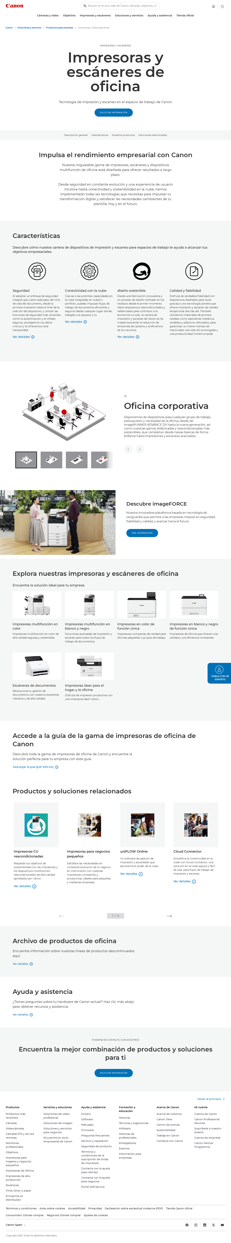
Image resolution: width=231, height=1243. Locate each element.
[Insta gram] (195, 1225)
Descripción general (76, 135)
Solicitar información (113, 112)
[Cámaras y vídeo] (60, 15)
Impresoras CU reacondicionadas (28, 854)
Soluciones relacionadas (152, 135)
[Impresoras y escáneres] (112, 15)
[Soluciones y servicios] (144, 15)
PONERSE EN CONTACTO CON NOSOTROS (115, 1040)
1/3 (125, 396)
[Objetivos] (76, 15)
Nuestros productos (123, 135)
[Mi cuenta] (213, 6)
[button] (61, 916)
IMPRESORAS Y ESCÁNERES (115, 45)
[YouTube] (222, 1225)
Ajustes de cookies (96, 1215)
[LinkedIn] (204, 1225)
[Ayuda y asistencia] (173, 15)
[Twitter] (213, 1225)
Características (99, 135)
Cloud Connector (187, 852)
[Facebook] (187, 1225)
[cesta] (222, 6)
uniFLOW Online (134, 852)
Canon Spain (14, 1224)
